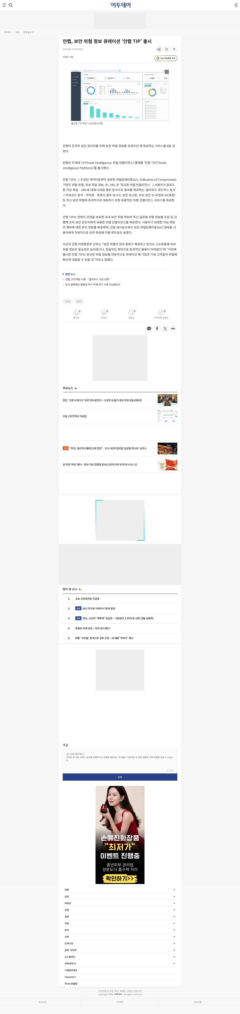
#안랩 (67, 301)
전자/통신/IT (28, 32)
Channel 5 (70, 977)
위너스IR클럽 (71, 983)
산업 (17, 32)
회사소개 (42, 1002)
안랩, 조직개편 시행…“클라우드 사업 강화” (87, 279)
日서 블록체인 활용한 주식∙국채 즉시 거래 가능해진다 (92, 284)
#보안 (79, 301)
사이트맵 (197, 1002)
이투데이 (7, 32)
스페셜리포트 (71, 970)
